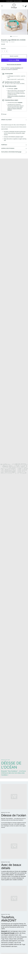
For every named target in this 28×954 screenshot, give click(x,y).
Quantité (3, 48)
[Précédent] (3, 1)
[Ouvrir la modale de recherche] (23, 6)
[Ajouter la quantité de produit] (2, 51)
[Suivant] (24, 1)
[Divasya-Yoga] (14, 6)
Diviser (4, 114)
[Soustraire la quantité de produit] (6, 51)
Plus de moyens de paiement (14, 64)
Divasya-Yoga (4, 41)
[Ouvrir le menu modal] (2, 6)
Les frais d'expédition (15, 68)
